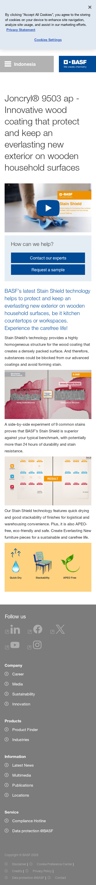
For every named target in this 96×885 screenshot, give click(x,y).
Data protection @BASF (28, 878)
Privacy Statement (20, 30)
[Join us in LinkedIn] (12, 632)
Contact (60, 878)
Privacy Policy (42, 871)
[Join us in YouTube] (12, 648)
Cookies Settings (48, 40)
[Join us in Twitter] (57, 632)
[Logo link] (75, 64)
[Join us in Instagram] (34, 648)
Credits (17, 871)
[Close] (89, 7)
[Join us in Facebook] (35, 632)
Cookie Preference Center (54, 864)
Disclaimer (19, 864)
